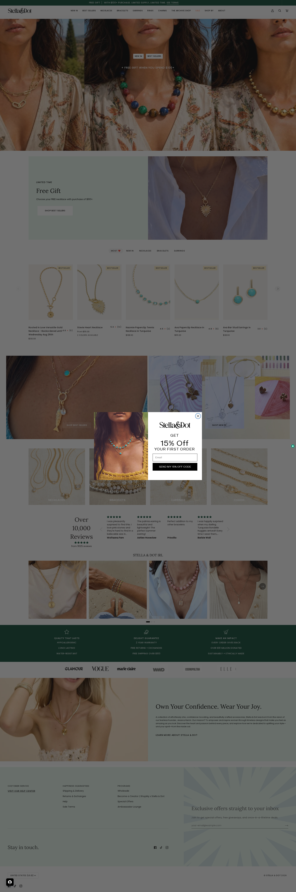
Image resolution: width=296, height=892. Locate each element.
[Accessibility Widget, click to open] (292, 446)
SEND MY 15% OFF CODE (175, 466)
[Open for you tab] (10, 882)
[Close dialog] (198, 416)
